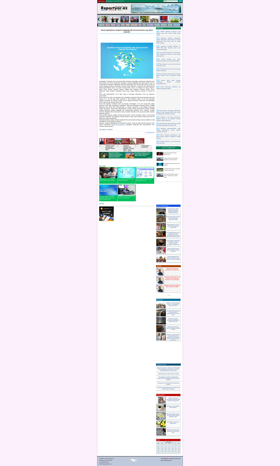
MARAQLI (170, 24)
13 (169, 448)
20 (169, 449)
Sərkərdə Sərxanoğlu (172, 278)
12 (165, 448)
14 (172, 448)
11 (162, 448)
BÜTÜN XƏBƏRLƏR (168, 148)
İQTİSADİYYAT (134, 24)
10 (158, 448)
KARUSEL (110, 129)
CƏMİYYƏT (157, 24)
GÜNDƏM (108, 24)
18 (162, 449)
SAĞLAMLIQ (164, 24)
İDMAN (144, 24)
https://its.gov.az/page (118, 124)
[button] (167, 295)
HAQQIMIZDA (177, 24)
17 (158, 449)
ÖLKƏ (140, 24)
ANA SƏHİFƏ (101, 24)
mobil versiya (101, 1)
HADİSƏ (123, 24)
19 (165, 449)
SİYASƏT (113, 24)
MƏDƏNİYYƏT (150, 24)
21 (172, 449)
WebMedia (166, 458)
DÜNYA (118, 24)
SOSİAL (128, 24)
